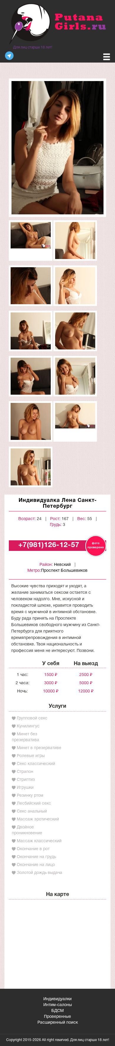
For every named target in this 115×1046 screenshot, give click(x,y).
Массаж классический (39, 841)
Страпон (25, 772)
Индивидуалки (57, 999)
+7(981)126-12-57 (48, 545)
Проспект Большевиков (64, 571)
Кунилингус (28, 726)
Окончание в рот (33, 849)
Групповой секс (32, 718)
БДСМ (57, 1011)
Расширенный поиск (57, 1023)
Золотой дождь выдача (39, 873)
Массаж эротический (38, 819)
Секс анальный (32, 811)
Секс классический (36, 764)
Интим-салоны (57, 1005)
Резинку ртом (30, 796)
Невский (62, 565)
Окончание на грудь (36, 857)
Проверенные (57, 1017)
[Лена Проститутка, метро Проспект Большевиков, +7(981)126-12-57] (58, 147)
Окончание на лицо (36, 865)
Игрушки (25, 788)
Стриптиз (26, 780)
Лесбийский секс (34, 803)
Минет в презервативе (39, 748)
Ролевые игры (31, 756)
